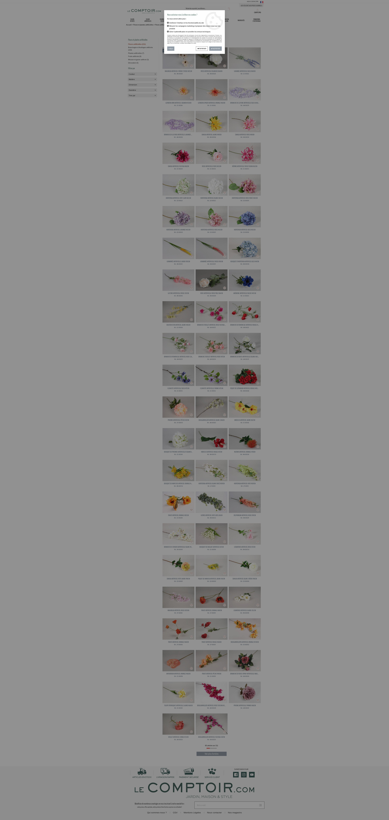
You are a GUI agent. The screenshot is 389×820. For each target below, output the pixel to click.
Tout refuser (202, 48)
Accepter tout (216, 48)
